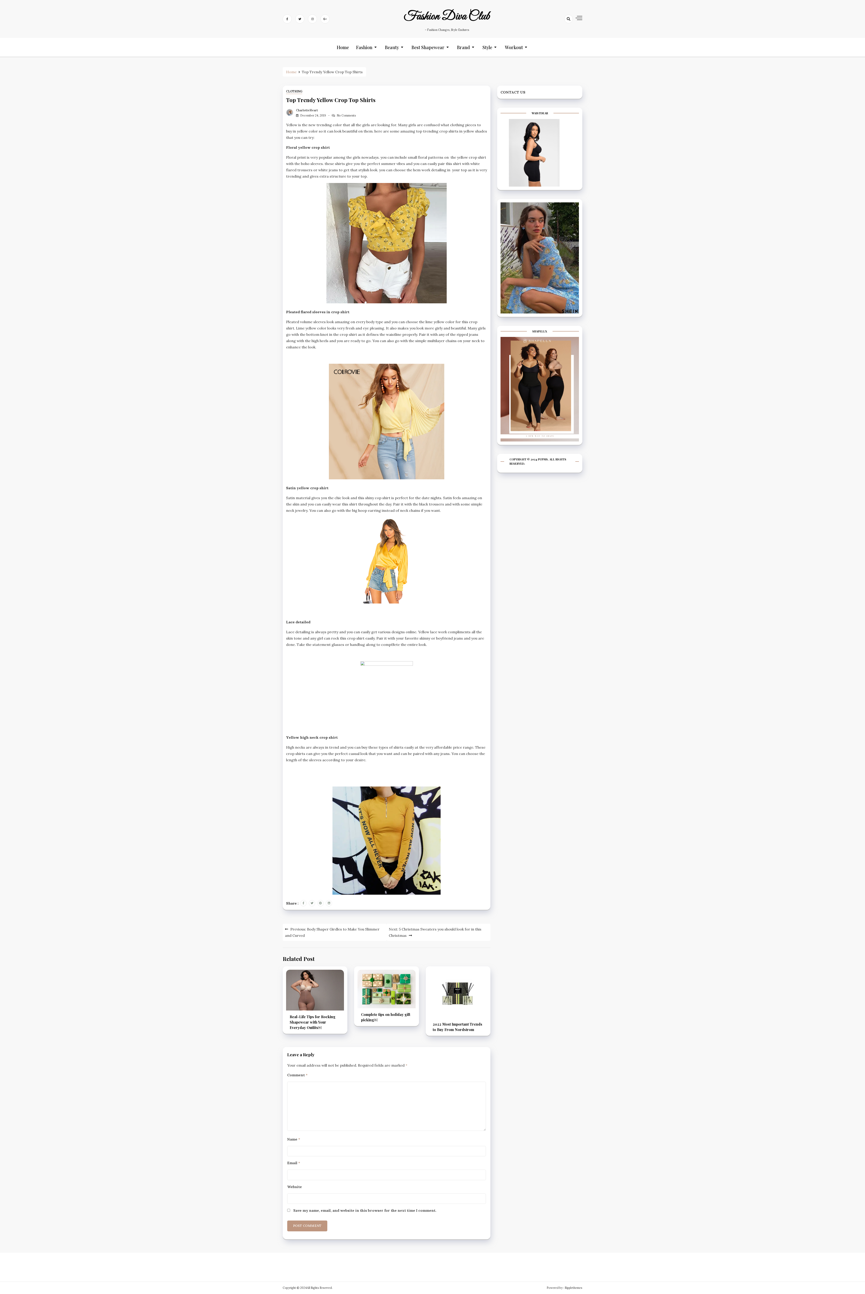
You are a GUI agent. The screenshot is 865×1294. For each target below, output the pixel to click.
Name (293, 1139)
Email (293, 1163)
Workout (514, 47)
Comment (297, 1075)
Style (487, 47)
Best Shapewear (428, 47)
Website (294, 1186)
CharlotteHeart (307, 110)
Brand (463, 47)
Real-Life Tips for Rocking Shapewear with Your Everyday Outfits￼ (312, 1022)
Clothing (294, 91)
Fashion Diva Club (447, 16)
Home (343, 47)
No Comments (346, 115)
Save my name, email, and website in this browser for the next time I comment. (364, 1210)
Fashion (364, 47)
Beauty (392, 47)
